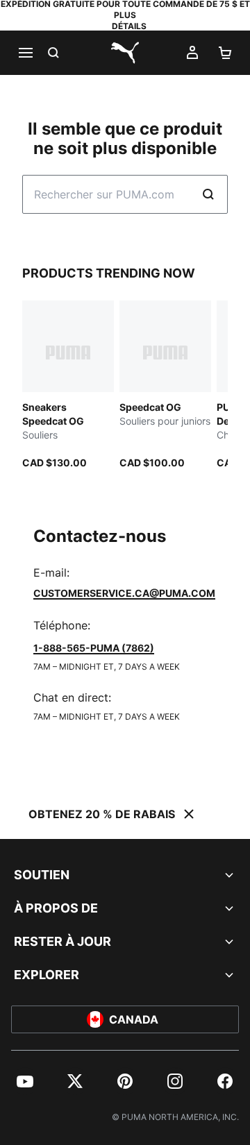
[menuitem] (25, 1081)
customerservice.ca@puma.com (124, 593)
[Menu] (25, 53)
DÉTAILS (129, 26)
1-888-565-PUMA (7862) (93, 648)
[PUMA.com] (125, 53)
